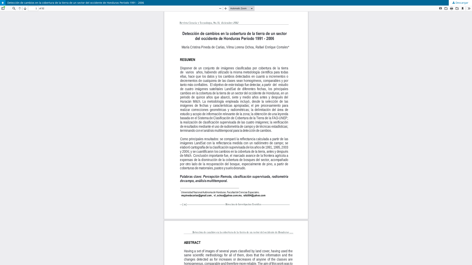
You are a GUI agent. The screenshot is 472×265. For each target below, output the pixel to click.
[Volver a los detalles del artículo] (3, 3)
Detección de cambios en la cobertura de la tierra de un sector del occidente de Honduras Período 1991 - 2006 (75, 2)
